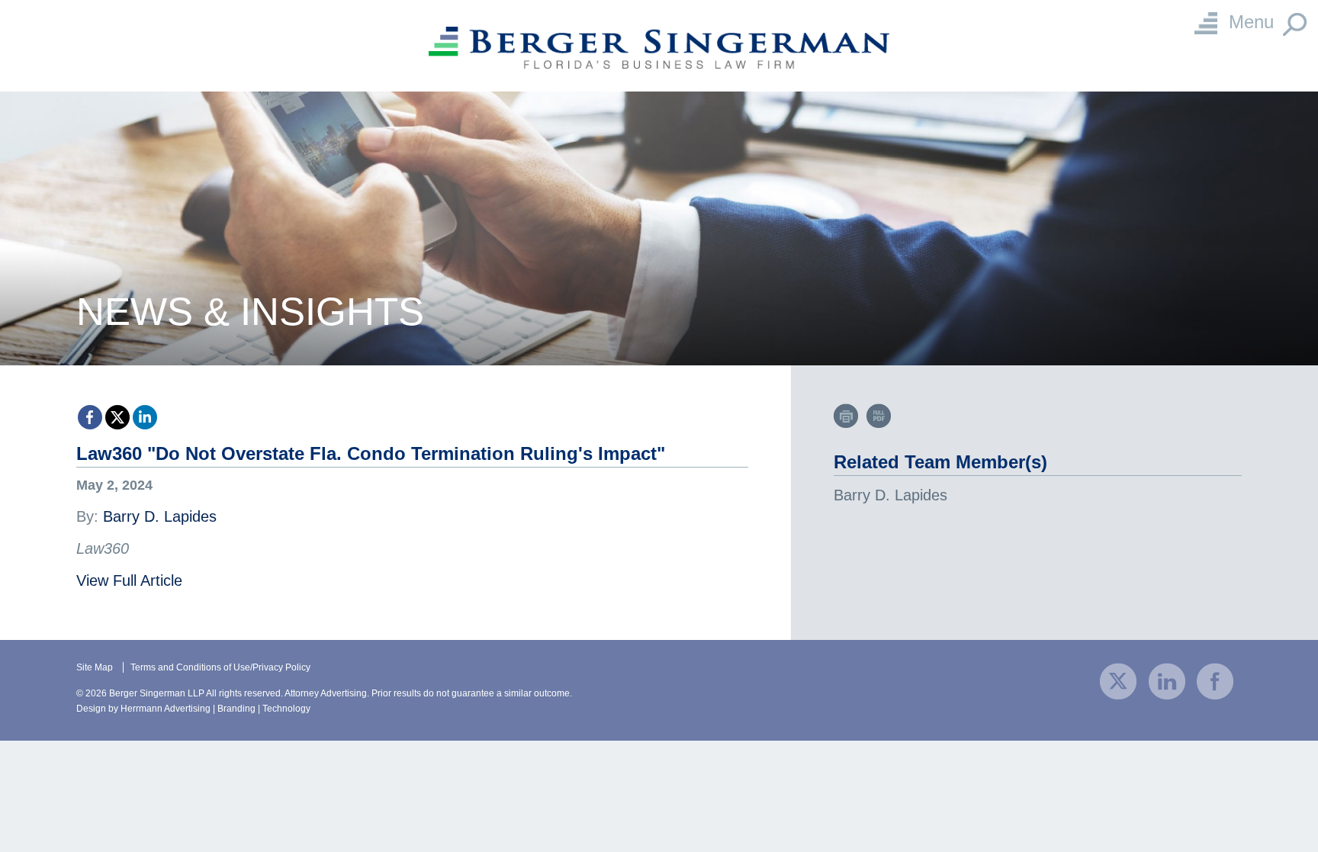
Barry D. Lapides (160, 516)
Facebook (90, 417)
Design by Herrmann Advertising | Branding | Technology (193, 708)
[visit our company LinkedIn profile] (1167, 680)
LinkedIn (145, 417)
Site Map (94, 667)
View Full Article (129, 580)
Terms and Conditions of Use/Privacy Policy (220, 667)
